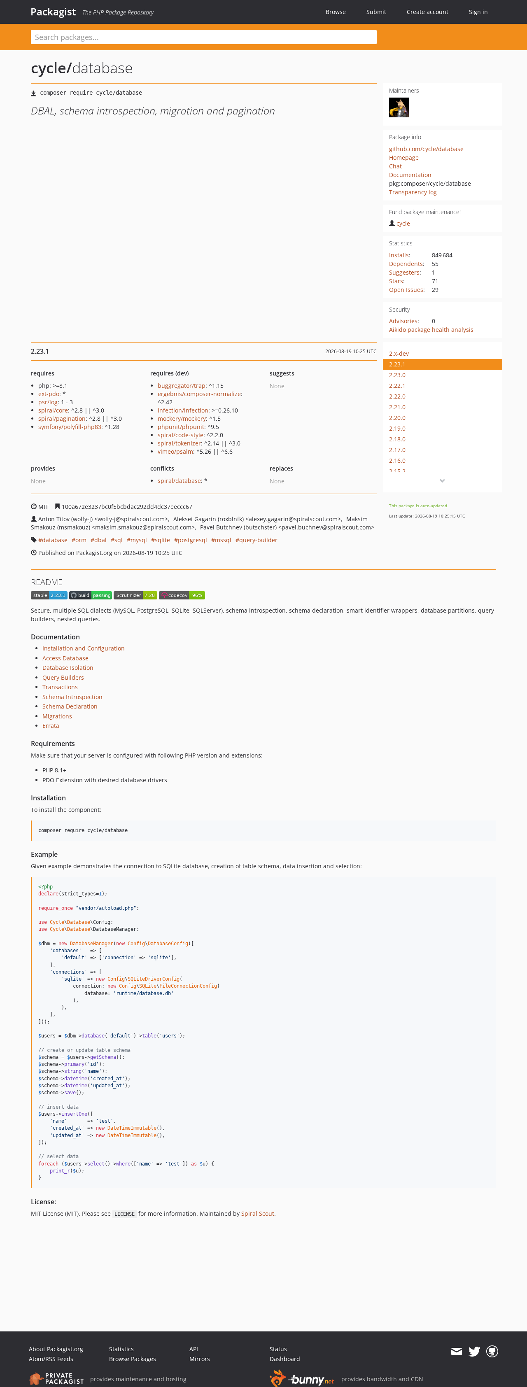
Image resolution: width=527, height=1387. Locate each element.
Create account (427, 12)
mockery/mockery (182, 418)
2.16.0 (397, 460)
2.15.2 (397, 471)
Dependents (406, 264)
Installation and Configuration (83, 648)
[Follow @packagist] (474, 1351)
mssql (223, 540)
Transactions (60, 687)
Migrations (57, 716)
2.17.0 (397, 450)
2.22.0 (397, 396)
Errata (50, 726)
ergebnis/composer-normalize (199, 394)
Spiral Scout (257, 1213)
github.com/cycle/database (426, 149)
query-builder (258, 540)
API (193, 1349)
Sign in (478, 12)
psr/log (48, 402)
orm (80, 540)
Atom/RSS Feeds (51, 1359)
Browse (336, 12)
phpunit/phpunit (181, 427)
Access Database (65, 658)
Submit (376, 12)
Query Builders (63, 677)
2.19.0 (397, 428)
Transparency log (413, 192)
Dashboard (285, 1359)
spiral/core (53, 410)
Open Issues (406, 290)
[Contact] (456, 1351)
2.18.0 (397, 439)
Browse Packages (132, 1359)
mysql (139, 540)
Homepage (404, 157)
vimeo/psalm (175, 451)
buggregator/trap (181, 385)
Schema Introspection (72, 697)
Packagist (53, 11)
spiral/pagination (62, 418)
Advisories (403, 321)
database (55, 540)
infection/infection (183, 410)
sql (118, 540)
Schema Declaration (70, 706)
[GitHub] (492, 1351)
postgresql (192, 540)
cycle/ (51, 68)
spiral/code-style (180, 435)
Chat (395, 166)
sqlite (162, 540)
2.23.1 (397, 364)
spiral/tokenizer (179, 443)
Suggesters (404, 272)
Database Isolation (67, 667)
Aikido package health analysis (431, 329)
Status (278, 1349)
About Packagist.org (56, 1349)
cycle (403, 223)
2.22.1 (397, 385)
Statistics (121, 1349)
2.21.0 (397, 407)
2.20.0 (397, 418)
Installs (399, 255)
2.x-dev (399, 353)
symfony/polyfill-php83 (69, 427)
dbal (100, 540)
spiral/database (179, 481)
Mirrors (199, 1359)
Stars (396, 281)
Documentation (410, 175)
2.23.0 (397, 375)
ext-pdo (48, 394)
